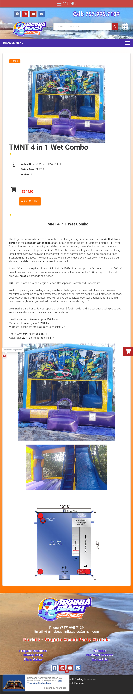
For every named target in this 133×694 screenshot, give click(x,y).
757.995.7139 (102, 14)
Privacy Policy (33, 655)
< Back (14, 61)
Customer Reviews (100, 655)
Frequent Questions (33, 651)
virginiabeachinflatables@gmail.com (71, 632)
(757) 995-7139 (72, 628)
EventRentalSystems (73, 683)
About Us (99, 651)
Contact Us (100, 659)
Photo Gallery (33, 659)
